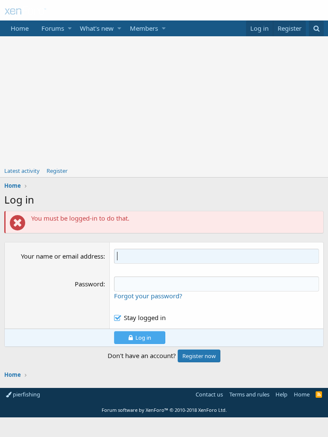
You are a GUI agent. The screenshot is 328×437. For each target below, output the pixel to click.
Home (20, 28)
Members (144, 28)
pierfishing (26, 394)
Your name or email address (62, 256)
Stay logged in (145, 317)
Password (89, 284)
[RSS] (319, 394)
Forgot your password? (148, 295)
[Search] (316, 28)
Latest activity (22, 171)
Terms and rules (249, 394)
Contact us (209, 394)
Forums (52, 28)
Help (281, 394)
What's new (97, 28)
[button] (70, 28)
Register (57, 171)
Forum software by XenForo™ (164, 410)
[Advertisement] (164, 100)
